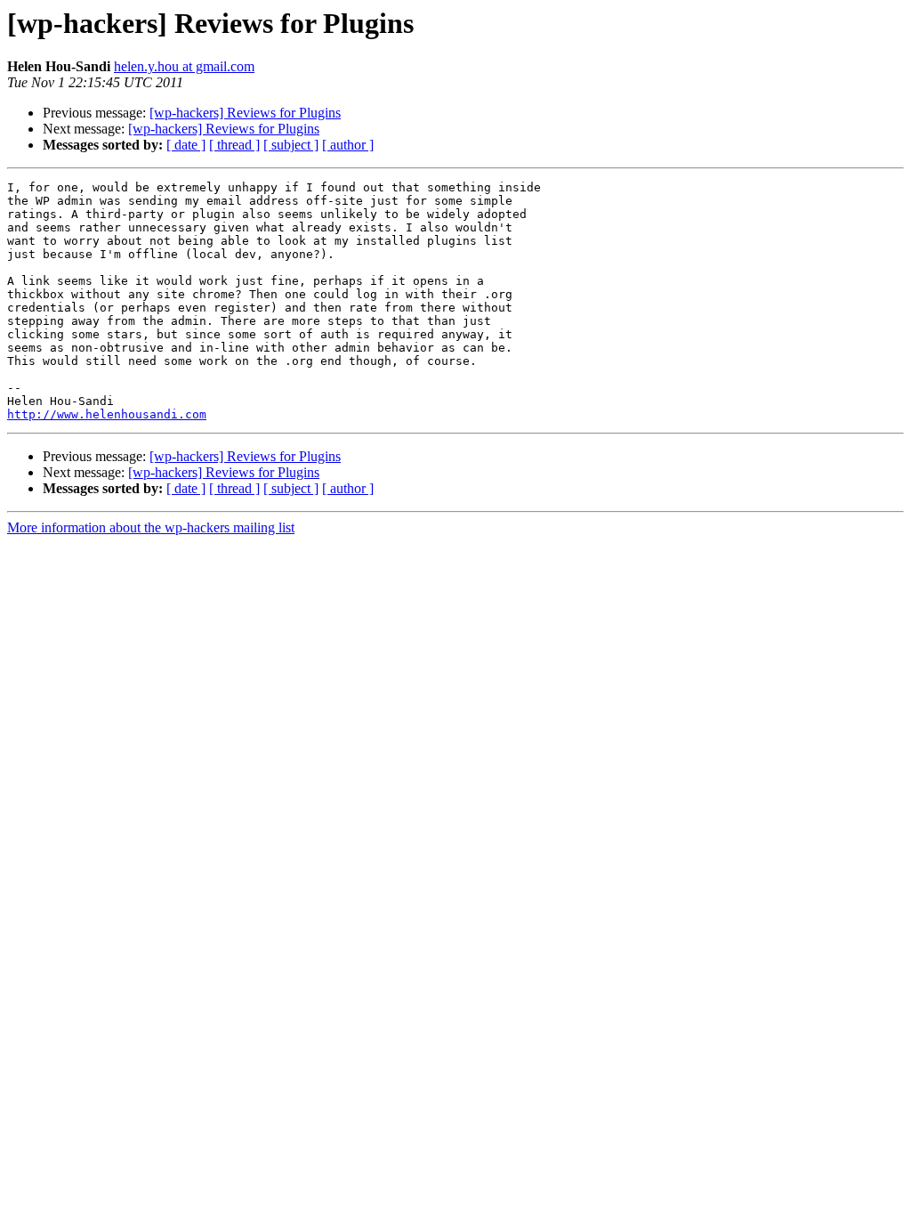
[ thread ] (234, 144)
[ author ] (348, 144)
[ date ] (186, 144)
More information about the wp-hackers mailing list (150, 527)
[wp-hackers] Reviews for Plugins (245, 112)
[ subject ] (290, 144)
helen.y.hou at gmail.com (184, 66)
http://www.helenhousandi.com (106, 414)
